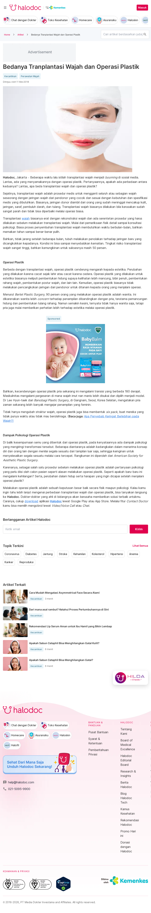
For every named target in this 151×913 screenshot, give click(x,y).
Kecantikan (10, 76)
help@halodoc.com (18, 782)
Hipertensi (116, 554)
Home (7, 34)
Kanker (9, 562)
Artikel (20, 34)
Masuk (142, 7)
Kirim (139, 529)
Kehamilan (79, 554)
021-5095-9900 (16, 789)
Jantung (48, 554)
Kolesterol (98, 554)
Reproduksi (27, 562)
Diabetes (31, 554)
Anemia (133, 554)
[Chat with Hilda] (130, 678)
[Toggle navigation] (5, 7)
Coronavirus (12, 554)
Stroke (63, 554)
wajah (26, 218)
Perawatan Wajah (30, 76)
